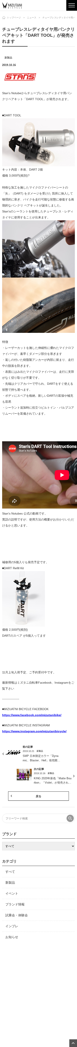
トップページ (14, 17)
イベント (11, 893)
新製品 (8, 57)
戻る (38, 796)
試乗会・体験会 (16, 915)
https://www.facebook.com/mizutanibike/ (31, 715)
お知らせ (11, 937)
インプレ (11, 926)
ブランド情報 (15, 904)
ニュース (31, 17)
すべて (10, 871)
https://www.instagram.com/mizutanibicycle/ (34, 731)
